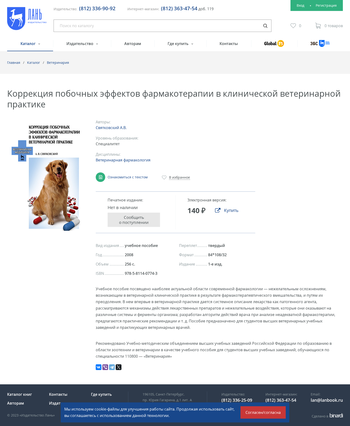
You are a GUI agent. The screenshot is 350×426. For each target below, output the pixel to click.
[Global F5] (274, 45)
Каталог (28, 43)
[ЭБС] (320, 45)
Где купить (179, 43)
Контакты (229, 43)
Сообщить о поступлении (134, 220)
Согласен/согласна (263, 412)
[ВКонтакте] (98, 367)
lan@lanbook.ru (327, 400)
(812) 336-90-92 (97, 8)
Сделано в (326, 416)
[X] (118, 367)
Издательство (80, 43)
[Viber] (105, 367)
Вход (300, 5)
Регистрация (326, 5)
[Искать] (265, 26)
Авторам (132, 43)
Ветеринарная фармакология (123, 160)
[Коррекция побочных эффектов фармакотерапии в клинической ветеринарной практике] (46, 175)
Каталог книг (19, 394)
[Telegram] (112, 367)
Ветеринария (58, 62)
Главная (13, 62)
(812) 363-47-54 (179, 8)
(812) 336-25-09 (236, 400)
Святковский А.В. (111, 127)
